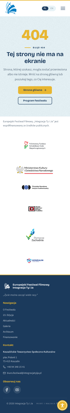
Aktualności (9, 320)
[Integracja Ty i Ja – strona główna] (10, 8)
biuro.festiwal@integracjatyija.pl (24, 373)
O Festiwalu (9, 309)
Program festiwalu (35, 100)
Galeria (6, 326)
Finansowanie (10, 337)
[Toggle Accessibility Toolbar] (62, 405)
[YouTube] (17, 389)
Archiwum (8, 331)
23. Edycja (8, 315)
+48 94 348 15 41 (16, 367)
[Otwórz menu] (63, 8)
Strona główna (32, 90)
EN (52, 8)
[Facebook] (6, 389)
